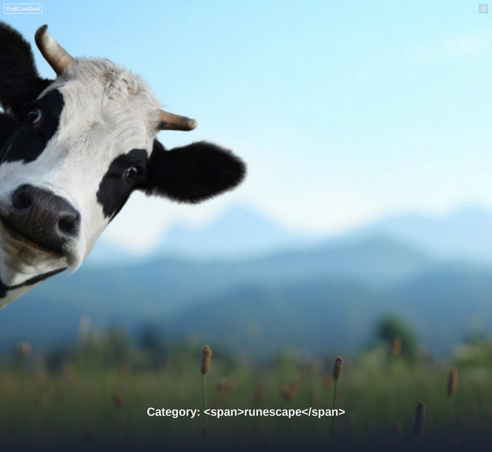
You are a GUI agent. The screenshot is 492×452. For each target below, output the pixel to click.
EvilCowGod (23, 9)
